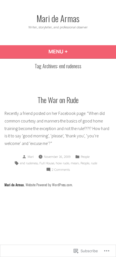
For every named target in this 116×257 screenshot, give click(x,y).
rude (94, 163)
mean (75, 163)
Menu (73, 51)
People (85, 156)
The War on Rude (58, 99)
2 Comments (61, 170)
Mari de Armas (58, 18)
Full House (46, 163)
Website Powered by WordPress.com (49, 184)
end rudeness (29, 163)
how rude (62, 163)
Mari (31, 156)
